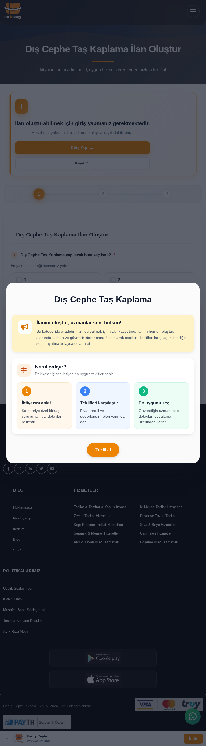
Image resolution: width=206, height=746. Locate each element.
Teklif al (103, 449)
